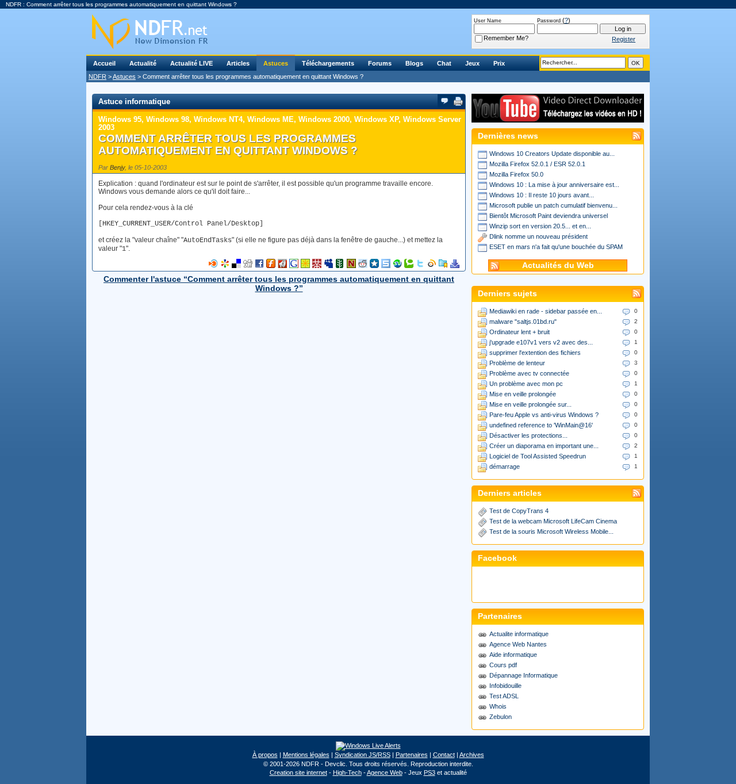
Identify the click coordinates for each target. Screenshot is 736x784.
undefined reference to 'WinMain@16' (541, 425)
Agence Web (384, 772)
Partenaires (412, 754)
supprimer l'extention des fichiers (535, 352)
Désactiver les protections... (528, 435)
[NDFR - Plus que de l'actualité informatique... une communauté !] (368, 31)
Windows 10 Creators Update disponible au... (552, 153)
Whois (498, 706)
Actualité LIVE (191, 63)
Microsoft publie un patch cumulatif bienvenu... (553, 205)
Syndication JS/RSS (362, 754)
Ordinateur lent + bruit (519, 331)
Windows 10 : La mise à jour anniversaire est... (554, 184)
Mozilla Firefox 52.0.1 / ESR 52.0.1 (537, 163)
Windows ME (270, 119)
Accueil (104, 63)
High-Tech (347, 772)
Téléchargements (328, 63)
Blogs (414, 63)
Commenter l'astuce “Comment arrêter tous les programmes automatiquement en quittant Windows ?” (278, 283)
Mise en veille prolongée (522, 394)
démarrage (504, 466)
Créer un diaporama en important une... (544, 445)
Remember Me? (506, 38)
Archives (471, 754)
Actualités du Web (558, 265)
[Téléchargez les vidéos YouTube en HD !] (557, 117)
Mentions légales (306, 754)
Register (623, 39)
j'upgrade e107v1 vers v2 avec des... (541, 342)
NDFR (97, 76)
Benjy (117, 167)
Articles (238, 63)
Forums (380, 63)
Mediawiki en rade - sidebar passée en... (545, 311)
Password (549, 21)
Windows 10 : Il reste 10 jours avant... (541, 195)
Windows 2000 (324, 119)
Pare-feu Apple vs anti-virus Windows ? (544, 414)
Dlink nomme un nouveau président (538, 236)
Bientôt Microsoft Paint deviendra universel (548, 215)
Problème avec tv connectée (529, 373)
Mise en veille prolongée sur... (530, 404)
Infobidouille (505, 685)
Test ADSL (504, 696)
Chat (444, 63)
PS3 (429, 772)
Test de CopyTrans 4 (519, 510)
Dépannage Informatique (523, 675)
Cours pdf (503, 664)
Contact (444, 754)
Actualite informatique (519, 633)
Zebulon (500, 716)
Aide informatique (513, 654)
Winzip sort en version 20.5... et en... (540, 226)
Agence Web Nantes (518, 644)
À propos (265, 754)
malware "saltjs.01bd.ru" (523, 321)
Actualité (142, 63)
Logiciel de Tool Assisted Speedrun (537, 456)
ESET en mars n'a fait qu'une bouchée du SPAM (556, 246)
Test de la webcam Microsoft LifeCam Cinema (553, 521)
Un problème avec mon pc (526, 383)
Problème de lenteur (517, 363)
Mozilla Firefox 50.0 (516, 174)
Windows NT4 (218, 119)
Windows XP (376, 119)
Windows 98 (167, 119)
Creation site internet (298, 772)
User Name (487, 21)
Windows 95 (119, 119)
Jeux (472, 63)
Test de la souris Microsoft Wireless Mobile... (551, 531)
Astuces (275, 63)
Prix (499, 63)
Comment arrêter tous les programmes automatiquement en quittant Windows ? (228, 144)
